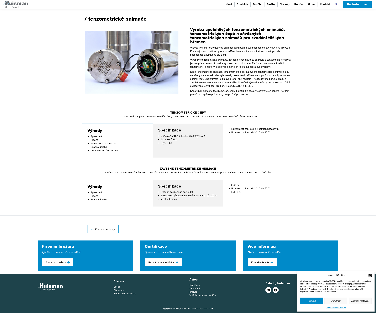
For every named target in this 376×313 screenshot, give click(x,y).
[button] (370, 275)
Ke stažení (194, 288)
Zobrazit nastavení (360, 301)
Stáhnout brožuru (56, 262)
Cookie (117, 286)
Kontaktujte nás (357, 4)
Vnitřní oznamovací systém (202, 295)
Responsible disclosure (125, 293)
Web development (199, 309)
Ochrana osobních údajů (336, 308)
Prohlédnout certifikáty (161, 262)
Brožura (193, 291)
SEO (212, 309)
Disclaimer (119, 290)
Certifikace (194, 285)
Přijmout (312, 301)
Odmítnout (336, 301)
